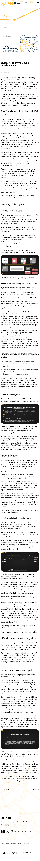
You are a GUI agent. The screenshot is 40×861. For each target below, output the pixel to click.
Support (3, 852)
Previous (6, 789)
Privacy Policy (14, 852)
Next (34, 789)
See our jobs (6, 825)
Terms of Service (27, 852)
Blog (5, 27)
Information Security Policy (10, 853)
